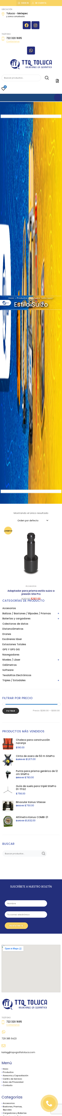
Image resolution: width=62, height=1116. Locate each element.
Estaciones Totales (14, 644)
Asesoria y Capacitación (15, 1075)
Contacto (8, 1085)
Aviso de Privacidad (13, 1082)
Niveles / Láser (11, 659)
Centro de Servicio (12, 1078)
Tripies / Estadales (14, 680)
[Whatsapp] (31, 50)
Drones (6, 634)
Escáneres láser (12, 639)
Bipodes (7, 1109)
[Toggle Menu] (57, 97)
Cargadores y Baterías (15, 1113)
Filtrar (10, 711)
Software (8, 670)
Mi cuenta (40, 3)
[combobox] (32, 520)
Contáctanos (13, 41)
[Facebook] (27, 25)
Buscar (45, 78)
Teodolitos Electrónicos (16, 675)
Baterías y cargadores (16, 618)
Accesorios (9, 608)
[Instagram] (35, 25)
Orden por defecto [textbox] (27, 520)
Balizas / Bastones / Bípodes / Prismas (26, 613)
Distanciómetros (12, 628)
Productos (8, 1072)
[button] (55, 529)
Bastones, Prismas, (12, 1106)
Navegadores (10, 654)
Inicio (11, 298)
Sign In (25, 3)
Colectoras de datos (15, 623)
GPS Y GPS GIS (11, 649)
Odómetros (9, 665)
